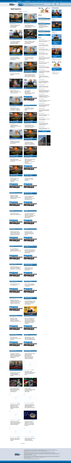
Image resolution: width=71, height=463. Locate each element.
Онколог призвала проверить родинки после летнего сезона (43, 45)
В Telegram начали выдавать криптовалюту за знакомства (15, 126)
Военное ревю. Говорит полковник (56, 42)
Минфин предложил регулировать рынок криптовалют (29, 268)
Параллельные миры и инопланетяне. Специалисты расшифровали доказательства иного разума (44, 26)
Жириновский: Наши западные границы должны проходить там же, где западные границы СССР (15, 302)
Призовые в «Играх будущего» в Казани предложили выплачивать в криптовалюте (15, 197)
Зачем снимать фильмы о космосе (44, 20)
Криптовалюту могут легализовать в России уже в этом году (15, 160)
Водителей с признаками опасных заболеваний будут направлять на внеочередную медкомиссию (44, 91)
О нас (45, 1)
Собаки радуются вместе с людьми (44, 32)
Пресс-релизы (38, 1)
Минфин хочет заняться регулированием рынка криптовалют (15, 142)
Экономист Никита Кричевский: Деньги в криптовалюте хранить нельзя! (29, 233)
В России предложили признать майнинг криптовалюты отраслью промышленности (30, 198)
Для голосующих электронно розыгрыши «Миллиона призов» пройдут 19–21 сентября (44, 82)
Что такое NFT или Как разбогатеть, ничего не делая (29, 109)
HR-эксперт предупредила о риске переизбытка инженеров (44, 115)
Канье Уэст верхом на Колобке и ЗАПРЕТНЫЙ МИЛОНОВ (34, 4)
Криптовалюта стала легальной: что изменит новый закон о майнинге (15, 109)
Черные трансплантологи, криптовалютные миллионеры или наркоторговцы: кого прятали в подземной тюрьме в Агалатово (30, 356)
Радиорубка (26, 334)
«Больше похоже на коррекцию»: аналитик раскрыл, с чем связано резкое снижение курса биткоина (29, 423)
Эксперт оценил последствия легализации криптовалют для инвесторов (30, 390)
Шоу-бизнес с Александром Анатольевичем (28, 246)
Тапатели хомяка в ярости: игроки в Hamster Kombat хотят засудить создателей (30, 75)
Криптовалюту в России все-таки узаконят (15, 284)
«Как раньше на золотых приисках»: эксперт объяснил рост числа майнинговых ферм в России (15, 406)
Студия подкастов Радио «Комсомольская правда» (28, 71)
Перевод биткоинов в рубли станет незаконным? (15, 214)
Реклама (42, 1)
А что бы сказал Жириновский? (15, 297)
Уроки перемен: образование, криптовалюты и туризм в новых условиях (30, 92)
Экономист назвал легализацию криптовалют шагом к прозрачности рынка (30, 373)
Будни (11, 38)
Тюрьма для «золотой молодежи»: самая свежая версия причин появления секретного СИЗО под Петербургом (15, 355)
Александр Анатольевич (55, 72)
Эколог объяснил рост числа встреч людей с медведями (44, 119)
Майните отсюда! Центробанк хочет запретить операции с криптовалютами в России (15, 320)
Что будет (55, 16)
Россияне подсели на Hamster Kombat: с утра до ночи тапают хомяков (30, 126)
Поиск (57, 1)
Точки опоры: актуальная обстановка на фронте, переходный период (15, 42)
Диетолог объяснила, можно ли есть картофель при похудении (44, 41)
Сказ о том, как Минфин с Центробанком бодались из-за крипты (30, 285)
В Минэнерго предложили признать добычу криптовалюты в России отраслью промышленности (30, 161)
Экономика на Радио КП (28, 22)
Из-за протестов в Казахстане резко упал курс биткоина (15, 338)
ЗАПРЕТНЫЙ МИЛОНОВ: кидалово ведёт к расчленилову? (15, 26)
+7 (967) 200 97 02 (27, 1)
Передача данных (27, 105)
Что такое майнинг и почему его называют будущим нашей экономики (15, 249)
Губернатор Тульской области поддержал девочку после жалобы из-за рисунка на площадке (44, 96)
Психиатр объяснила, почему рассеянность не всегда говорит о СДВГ (44, 77)
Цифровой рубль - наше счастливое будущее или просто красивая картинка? (30, 338)
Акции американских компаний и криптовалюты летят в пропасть (30, 26)
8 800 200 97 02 (19, 1)
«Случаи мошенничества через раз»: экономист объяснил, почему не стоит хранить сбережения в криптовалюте (30, 215)
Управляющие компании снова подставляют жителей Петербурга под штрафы (15, 374)
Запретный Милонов (27, 3)
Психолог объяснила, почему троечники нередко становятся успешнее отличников (43, 124)
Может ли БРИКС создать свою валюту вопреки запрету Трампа (30, 42)
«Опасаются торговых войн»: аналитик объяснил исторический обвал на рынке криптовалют (15, 423)
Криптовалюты (16, 9)
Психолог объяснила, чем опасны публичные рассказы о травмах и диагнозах (44, 110)
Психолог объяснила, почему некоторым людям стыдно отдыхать (44, 49)
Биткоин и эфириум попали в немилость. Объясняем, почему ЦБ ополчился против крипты (30, 303)
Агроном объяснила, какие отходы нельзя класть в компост (44, 128)
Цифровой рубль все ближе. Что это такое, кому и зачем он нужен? (15, 91)
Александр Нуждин (55, 73)
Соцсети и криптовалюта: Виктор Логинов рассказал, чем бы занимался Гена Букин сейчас (30, 251)
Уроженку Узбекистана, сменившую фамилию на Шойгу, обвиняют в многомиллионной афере (30, 406)
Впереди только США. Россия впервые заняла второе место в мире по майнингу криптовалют (15, 233)
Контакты (33, 1)
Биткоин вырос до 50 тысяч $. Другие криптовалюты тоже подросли (14, 180)
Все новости (44, 131)
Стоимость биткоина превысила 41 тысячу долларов (29, 179)
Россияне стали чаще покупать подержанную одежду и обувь (43, 86)
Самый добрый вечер (27, 38)
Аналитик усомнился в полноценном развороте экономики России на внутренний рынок (44, 58)
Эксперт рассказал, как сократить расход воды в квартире (44, 63)
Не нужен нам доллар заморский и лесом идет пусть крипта (15, 58)
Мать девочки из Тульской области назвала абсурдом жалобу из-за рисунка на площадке (44, 105)
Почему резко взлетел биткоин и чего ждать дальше (29, 58)
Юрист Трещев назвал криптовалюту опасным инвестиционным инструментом (15, 390)
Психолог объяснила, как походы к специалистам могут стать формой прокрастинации (44, 72)
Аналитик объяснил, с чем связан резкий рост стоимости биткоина (30, 439)
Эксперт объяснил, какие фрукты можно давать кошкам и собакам (44, 67)
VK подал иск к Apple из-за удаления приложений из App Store (44, 101)
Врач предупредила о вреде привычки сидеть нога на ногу (43, 54)
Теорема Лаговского (42, 23)
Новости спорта (12, 192)
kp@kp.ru (35, 455)
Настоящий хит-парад (44, 10)
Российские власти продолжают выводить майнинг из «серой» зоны (30, 143)
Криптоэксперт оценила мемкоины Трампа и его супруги (15, 439)
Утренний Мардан (27, 315)
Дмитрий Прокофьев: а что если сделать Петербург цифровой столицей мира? (15, 267)
